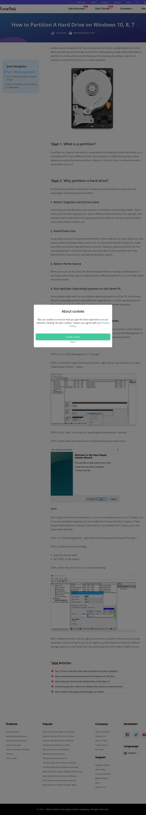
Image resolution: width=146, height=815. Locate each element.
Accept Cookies (73, 337)
